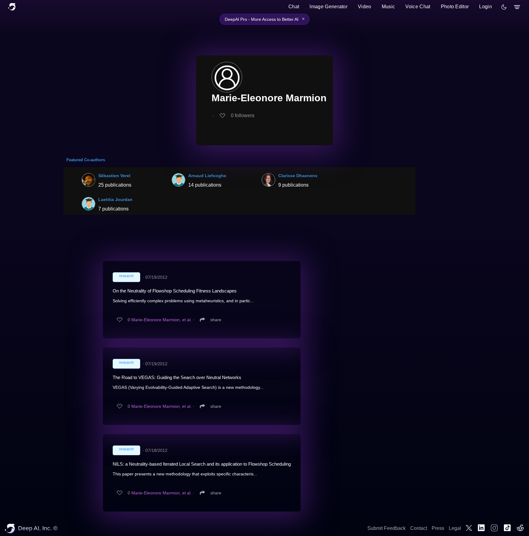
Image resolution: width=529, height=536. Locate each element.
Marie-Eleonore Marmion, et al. (161, 319)
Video (364, 6)
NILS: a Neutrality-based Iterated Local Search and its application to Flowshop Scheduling (202, 464)
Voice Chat (417, 6)
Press (438, 528)
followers (242, 115)
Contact (418, 528)
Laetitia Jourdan (115, 199)
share (215, 319)
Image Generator (328, 6)
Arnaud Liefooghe (207, 175)
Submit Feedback (386, 528)
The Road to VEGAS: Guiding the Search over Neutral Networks (177, 377)
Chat (293, 6)
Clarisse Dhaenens (297, 175)
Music (388, 6)
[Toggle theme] (504, 7)
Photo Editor (455, 6)
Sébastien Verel (114, 175)
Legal (455, 528)
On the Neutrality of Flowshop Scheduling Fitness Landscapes (175, 290)
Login (485, 6)
